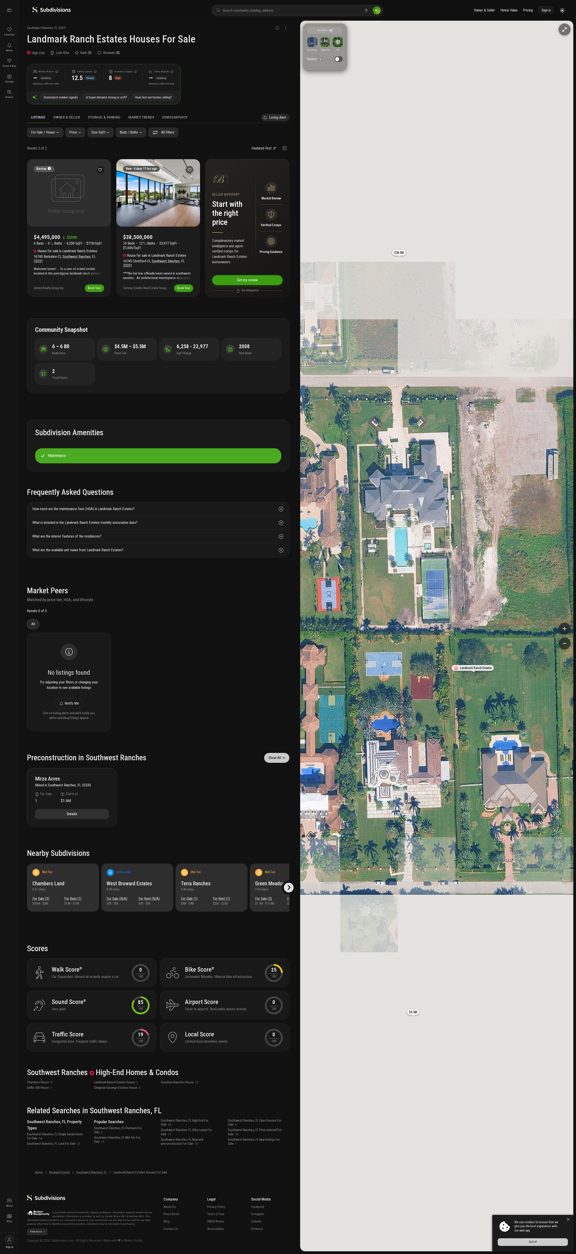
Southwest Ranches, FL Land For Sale (53, 1144)
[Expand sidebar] (9, 10)
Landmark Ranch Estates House (116, 1082)
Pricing (528, 10)
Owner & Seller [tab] (66, 117)
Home (39, 1172)
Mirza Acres (47, 779)
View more (36, 1231)
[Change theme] (562, 10)
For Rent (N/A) (149, 899)
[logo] (51, 12)
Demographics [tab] (174, 117)
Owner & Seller (484, 10)
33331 (62, 28)
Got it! (533, 1242)
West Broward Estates (129, 884)
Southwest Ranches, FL (91, 1172)
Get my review (247, 280)
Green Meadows (271, 884)
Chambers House (39, 1082)
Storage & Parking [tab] (104, 117)
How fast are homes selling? (153, 97)
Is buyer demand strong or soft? (106, 97)
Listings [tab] (38, 117)
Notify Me (72, 703)
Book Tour (94, 288)
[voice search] (366, 10)
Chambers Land (48, 884)
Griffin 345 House (39, 1088)
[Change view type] (284, 148)
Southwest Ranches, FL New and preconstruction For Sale (182, 1142)
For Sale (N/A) (117, 899)
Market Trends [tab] (141, 117)
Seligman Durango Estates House (117, 1088)
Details (72, 814)
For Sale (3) (40, 899)
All (33, 624)
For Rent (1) (72, 899)
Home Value (509, 10)
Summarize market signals (61, 97)
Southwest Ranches (40, 28)
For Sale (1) (189, 899)
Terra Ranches (196, 884)
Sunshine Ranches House (179, 1082)
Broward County (59, 1172)
